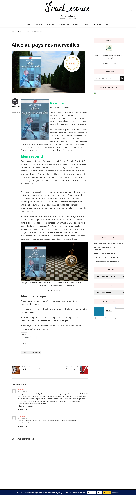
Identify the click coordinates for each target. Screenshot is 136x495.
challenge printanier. (73, 317)
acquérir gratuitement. (37, 329)
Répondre (23, 409)
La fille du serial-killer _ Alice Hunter (106, 257)
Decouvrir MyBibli (109, 63)
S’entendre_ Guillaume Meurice (104, 253)
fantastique (36, 352)
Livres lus (39, 24)
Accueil (29, 24)
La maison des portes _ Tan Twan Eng (107, 261)
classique (25, 352)
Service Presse (64, 24)
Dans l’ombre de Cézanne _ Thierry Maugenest (105, 248)
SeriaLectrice (68, 16)
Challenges (50, 24)
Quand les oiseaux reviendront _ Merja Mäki (108, 243)
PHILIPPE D (21, 416)
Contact (86, 24)
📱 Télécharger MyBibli (101, 24)
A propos (76, 24)
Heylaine (21, 389)
